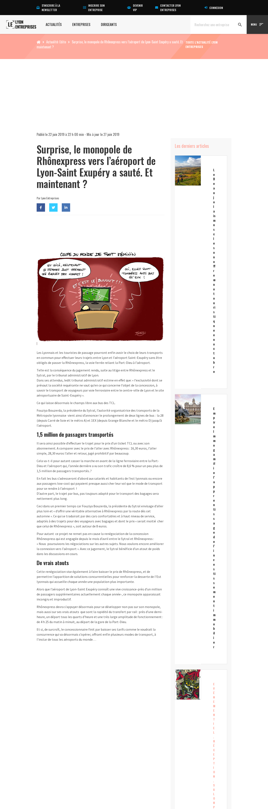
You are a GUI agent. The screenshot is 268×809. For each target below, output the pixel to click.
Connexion (216, 7)
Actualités (54, 24)
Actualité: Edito (56, 41)
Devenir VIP (138, 7)
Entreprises (81, 24)
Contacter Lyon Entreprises (170, 7)
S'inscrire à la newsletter (51, 7)
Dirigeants (109, 24)
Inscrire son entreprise (96, 7)
